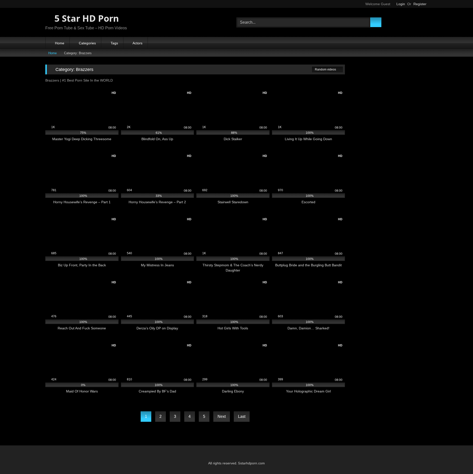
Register (419, 4)
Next (222, 416)
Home (59, 43)
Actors (137, 43)
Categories (87, 43)
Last (241, 416)
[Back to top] (458, 459)
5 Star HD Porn (85, 18)
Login (400, 4)
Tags (114, 43)
